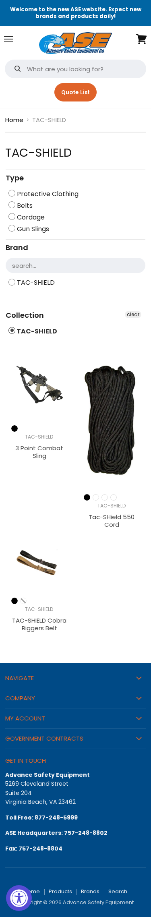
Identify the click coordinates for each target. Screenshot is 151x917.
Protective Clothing (47, 194)
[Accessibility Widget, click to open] (19, 898)
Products (60, 891)
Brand (17, 247)
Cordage (30, 217)
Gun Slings (32, 229)
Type (15, 178)
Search (117, 891)
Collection (25, 315)
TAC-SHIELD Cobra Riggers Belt (39, 624)
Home (14, 119)
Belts (24, 205)
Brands (90, 891)
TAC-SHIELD (35, 282)
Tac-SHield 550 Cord (111, 521)
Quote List (75, 92)
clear (133, 314)
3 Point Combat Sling (39, 452)
